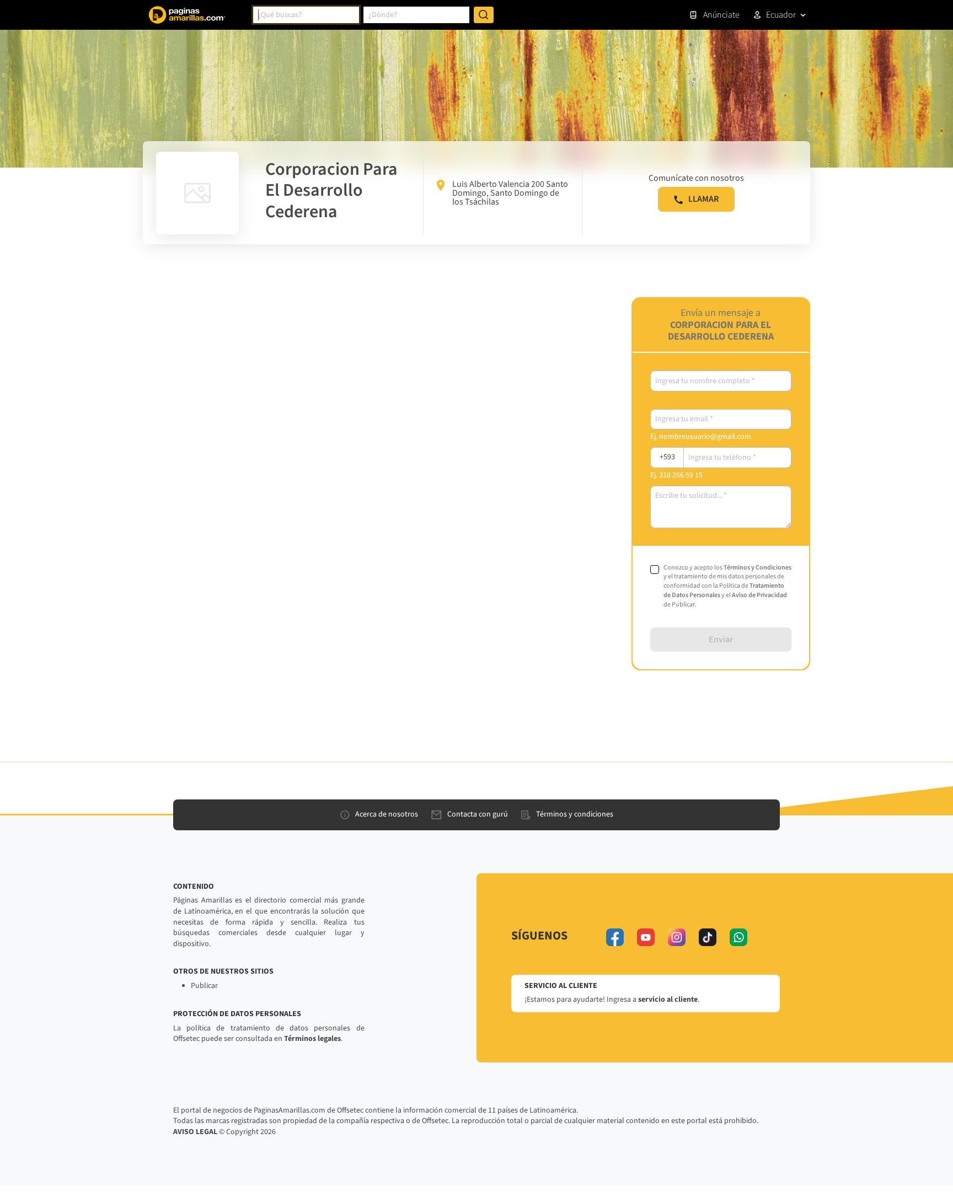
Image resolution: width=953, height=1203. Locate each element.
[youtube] (646, 937)
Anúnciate (721, 15)
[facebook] (615, 937)
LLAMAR (703, 199)
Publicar (204, 985)
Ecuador (781, 15)
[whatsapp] (738, 937)
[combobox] (306, 15)
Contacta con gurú (477, 814)
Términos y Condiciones (757, 567)
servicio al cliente (668, 999)
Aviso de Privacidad (759, 595)
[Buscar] (484, 15)
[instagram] (677, 937)
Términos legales (312, 1038)
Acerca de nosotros (386, 814)
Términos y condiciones (574, 814)
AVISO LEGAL (195, 1131)
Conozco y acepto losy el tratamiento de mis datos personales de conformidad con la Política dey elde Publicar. (727, 586)
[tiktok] (707, 937)
